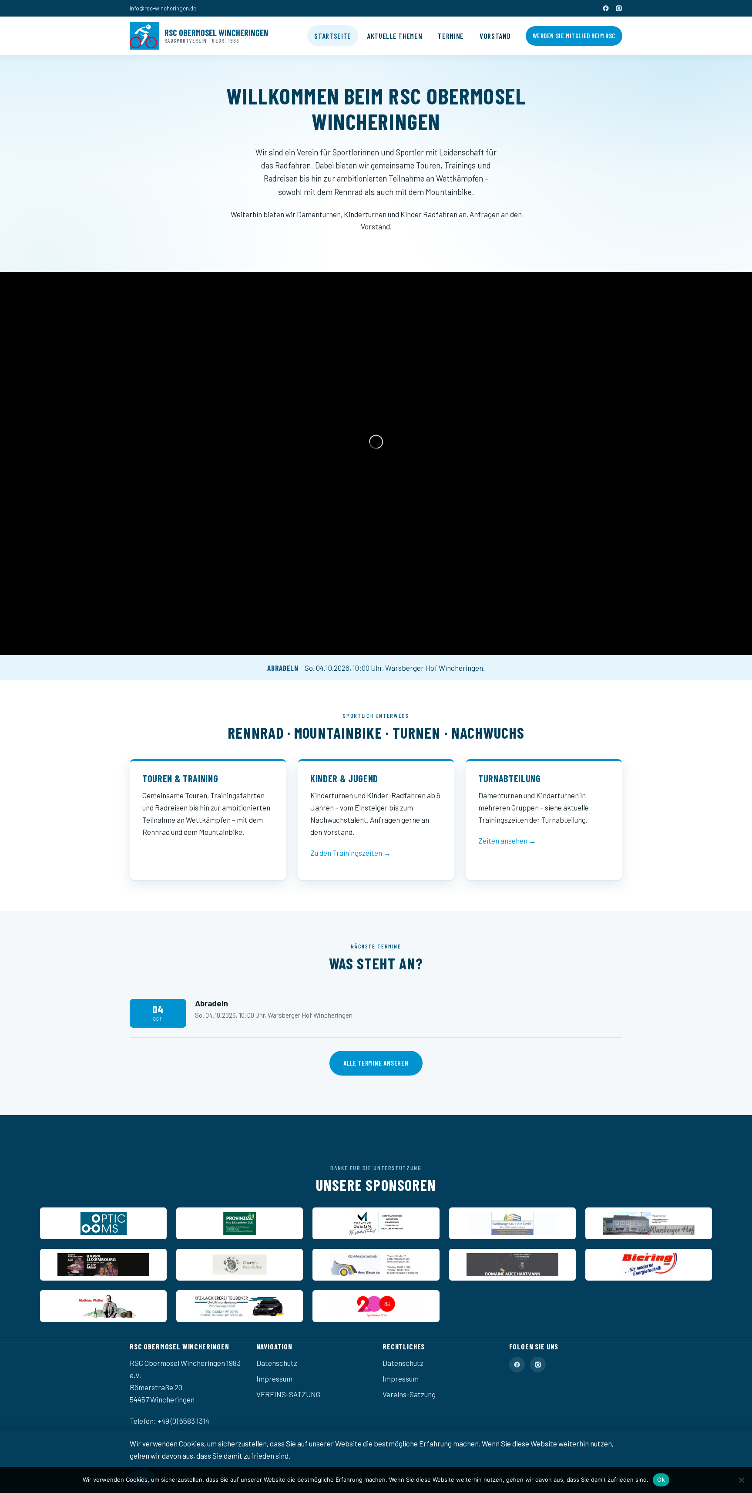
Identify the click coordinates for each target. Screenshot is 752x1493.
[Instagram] (618, 8)
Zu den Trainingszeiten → (350, 852)
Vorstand (495, 35)
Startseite (332, 35)
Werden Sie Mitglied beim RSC (574, 36)
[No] (741, 1480)
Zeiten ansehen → (507, 840)
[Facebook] (605, 8)
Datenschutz (276, 1362)
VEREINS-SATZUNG (288, 1394)
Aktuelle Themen (394, 35)
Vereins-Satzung (409, 1394)
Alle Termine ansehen (375, 1063)
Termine (451, 35)
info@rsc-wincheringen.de (163, 8)
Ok (661, 1479)
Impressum (274, 1378)
